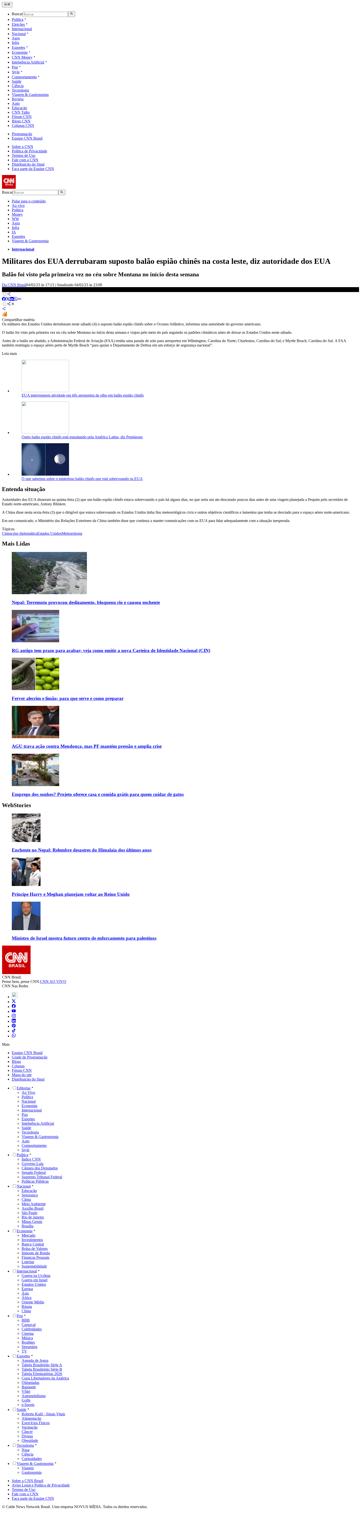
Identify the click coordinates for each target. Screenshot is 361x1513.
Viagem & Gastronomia (30, 95)
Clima (26, 1199)
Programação (22, 134)
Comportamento (24, 77)
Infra (15, 42)
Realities (28, 1342)
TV (24, 1351)
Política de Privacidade (29, 151)
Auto (16, 103)
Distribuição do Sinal (28, 164)
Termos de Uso (23, 155)
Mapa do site (22, 1075)
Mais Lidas (16, 543)
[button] (180, 833)
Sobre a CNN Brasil (27, 1481)
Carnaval (29, 1325)
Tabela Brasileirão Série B (42, 1369)
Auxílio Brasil (32, 1208)
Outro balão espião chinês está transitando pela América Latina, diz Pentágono (82, 437)
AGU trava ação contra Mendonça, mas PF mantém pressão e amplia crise (87, 746)
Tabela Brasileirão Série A (42, 1365)
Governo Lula (32, 1164)
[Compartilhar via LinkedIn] (12, 299)
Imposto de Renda (36, 1253)
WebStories (16, 805)
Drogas (27, 1436)
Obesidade (30, 1440)
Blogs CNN (21, 121)
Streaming (29, 1347)
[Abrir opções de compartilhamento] (11, 304)
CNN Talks (21, 112)
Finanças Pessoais (35, 1257)
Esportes (18, 47)
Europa (27, 1289)
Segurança (30, 1195)
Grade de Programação (29, 1057)
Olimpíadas (30, 1382)
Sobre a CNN (22, 147)
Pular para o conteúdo (29, 201)
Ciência (18, 86)
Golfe (26, 1400)
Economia (20, 52)
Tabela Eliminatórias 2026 (42, 1374)
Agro (16, 38)
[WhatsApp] (14, 1036)
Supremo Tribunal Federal (42, 1177)
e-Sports (28, 1405)
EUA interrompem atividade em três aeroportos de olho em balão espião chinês (83, 395)
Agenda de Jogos (35, 1360)
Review (18, 99)
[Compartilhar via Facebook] (4, 299)
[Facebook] (14, 1006)
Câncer (27, 1432)
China (26, 1311)
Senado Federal (34, 1172)
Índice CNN (31, 1159)
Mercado (28, 1235)
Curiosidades (32, 1459)
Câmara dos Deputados (40, 1168)
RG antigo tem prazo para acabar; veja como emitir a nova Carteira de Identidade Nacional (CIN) (111, 650)
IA (14, 232)
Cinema (28, 1333)
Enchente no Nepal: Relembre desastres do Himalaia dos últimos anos (82, 850)
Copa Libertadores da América (45, 1378)
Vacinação (30, 1427)
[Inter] (15, 997)
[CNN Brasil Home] (29, 187)
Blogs (16, 1061)
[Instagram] (14, 1016)
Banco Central (33, 1244)
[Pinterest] (14, 1026)
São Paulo (29, 1213)
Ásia (25, 1293)
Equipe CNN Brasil (27, 138)
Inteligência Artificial (28, 62)
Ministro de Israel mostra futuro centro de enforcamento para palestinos (84, 938)
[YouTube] (14, 1011)
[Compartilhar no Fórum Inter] (4, 315)
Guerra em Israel (34, 1280)
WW (15, 219)
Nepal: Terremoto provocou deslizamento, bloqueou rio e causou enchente (86, 602)
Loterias (28, 1262)
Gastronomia (32, 1472)
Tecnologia (20, 90)
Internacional (22, 29)
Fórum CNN (22, 117)
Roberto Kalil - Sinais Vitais (43, 1414)
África (26, 1298)
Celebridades (32, 1329)
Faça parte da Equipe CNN (33, 169)
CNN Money (22, 57)
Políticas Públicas (35, 1181)
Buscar (17, 14)
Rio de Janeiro (33, 1217)
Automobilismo (34, 1396)
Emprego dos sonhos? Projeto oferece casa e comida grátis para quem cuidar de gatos (98, 794)
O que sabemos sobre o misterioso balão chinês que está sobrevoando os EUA (82, 479)
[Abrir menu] (7, 4)
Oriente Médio (33, 1302)
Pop (15, 67)
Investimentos (32, 1240)
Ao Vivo (28, 1092)
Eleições (18, 24)
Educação (19, 108)
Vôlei (26, 1391)
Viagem (28, 1468)
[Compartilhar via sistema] (4, 309)
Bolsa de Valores (35, 1248)
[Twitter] (14, 1002)
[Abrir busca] (71, 14)
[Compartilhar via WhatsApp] (16, 299)
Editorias (23, 1088)
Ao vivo (18, 205)
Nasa (25, 1450)
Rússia (27, 1306)
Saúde (16, 81)
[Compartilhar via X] (8, 299)
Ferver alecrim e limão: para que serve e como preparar (68, 698)
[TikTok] (14, 1031)
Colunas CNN (23, 125)
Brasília (27, 1226)
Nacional (19, 34)
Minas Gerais (32, 1221)
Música (27, 1338)
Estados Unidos (34, 1284)
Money (17, 214)
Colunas (18, 1066)
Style (16, 72)
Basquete (29, 1387)
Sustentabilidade (34, 1266)
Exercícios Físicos (36, 1423)
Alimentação (31, 1418)
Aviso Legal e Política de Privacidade (41, 1485)
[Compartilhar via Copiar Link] (20, 299)
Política (17, 19)
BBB (26, 1320)
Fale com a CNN (25, 160)
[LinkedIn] (14, 1021)
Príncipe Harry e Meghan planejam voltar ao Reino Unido (71, 894)
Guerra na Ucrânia (36, 1275)
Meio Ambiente (34, 1204)
